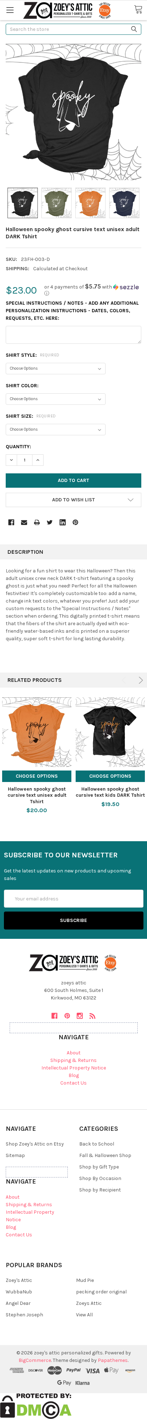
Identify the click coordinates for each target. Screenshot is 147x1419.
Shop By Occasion (100, 1178)
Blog (74, 1075)
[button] (92, 290)
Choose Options (37, 776)
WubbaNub (19, 1292)
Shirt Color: (22, 386)
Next (139, 680)
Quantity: (18, 447)
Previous (125, 680)
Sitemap (15, 1155)
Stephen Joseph (24, 1315)
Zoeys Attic (89, 1303)
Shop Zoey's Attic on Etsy (35, 1144)
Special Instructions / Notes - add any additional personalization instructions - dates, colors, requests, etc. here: (72, 310)
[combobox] (73, 29)
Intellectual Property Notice (73, 1068)
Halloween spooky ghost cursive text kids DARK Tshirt (110, 792)
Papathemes (113, 1360)
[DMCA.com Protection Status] (36, 1405)
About (74, 1053)
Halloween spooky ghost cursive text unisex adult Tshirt (36, 795)
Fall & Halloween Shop (105, 1155)
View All (84, 1315)
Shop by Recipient (100, 1190)
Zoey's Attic (19, 1280)
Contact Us (73, 1083)
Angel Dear (18, 1303)
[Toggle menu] (10, 10)
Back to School (96, 1144)
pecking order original (101, 1292)
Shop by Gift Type (99, 1167)
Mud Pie (85, 1280)
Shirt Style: (33, 355)
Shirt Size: (31, 416)
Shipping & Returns (73, 1060)
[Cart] (140, 9)
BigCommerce (35, 1360)
